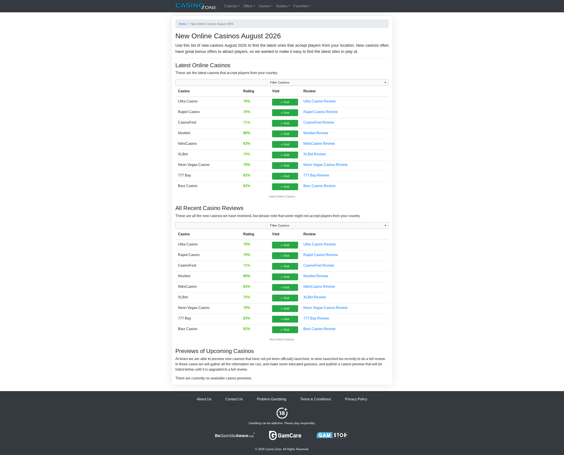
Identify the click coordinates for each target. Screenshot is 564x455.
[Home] (196, 6)
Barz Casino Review (319, 186)
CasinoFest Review (318, 122)
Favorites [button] (300, 6)
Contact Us (234, 399)
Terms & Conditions (315, 399)
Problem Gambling (271, 399)
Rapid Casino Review (320, 112)
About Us (204, 399)
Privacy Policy (356, 399)
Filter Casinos (279, 82)
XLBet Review (314, 154)
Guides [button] (281, 6)
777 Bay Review (316, 175)
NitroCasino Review (319, 143)
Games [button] (264, 6)
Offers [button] (247, 6)
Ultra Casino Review (319, 101)
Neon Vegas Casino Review (325, 165)
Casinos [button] (230, 6)
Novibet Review (315, 133)
